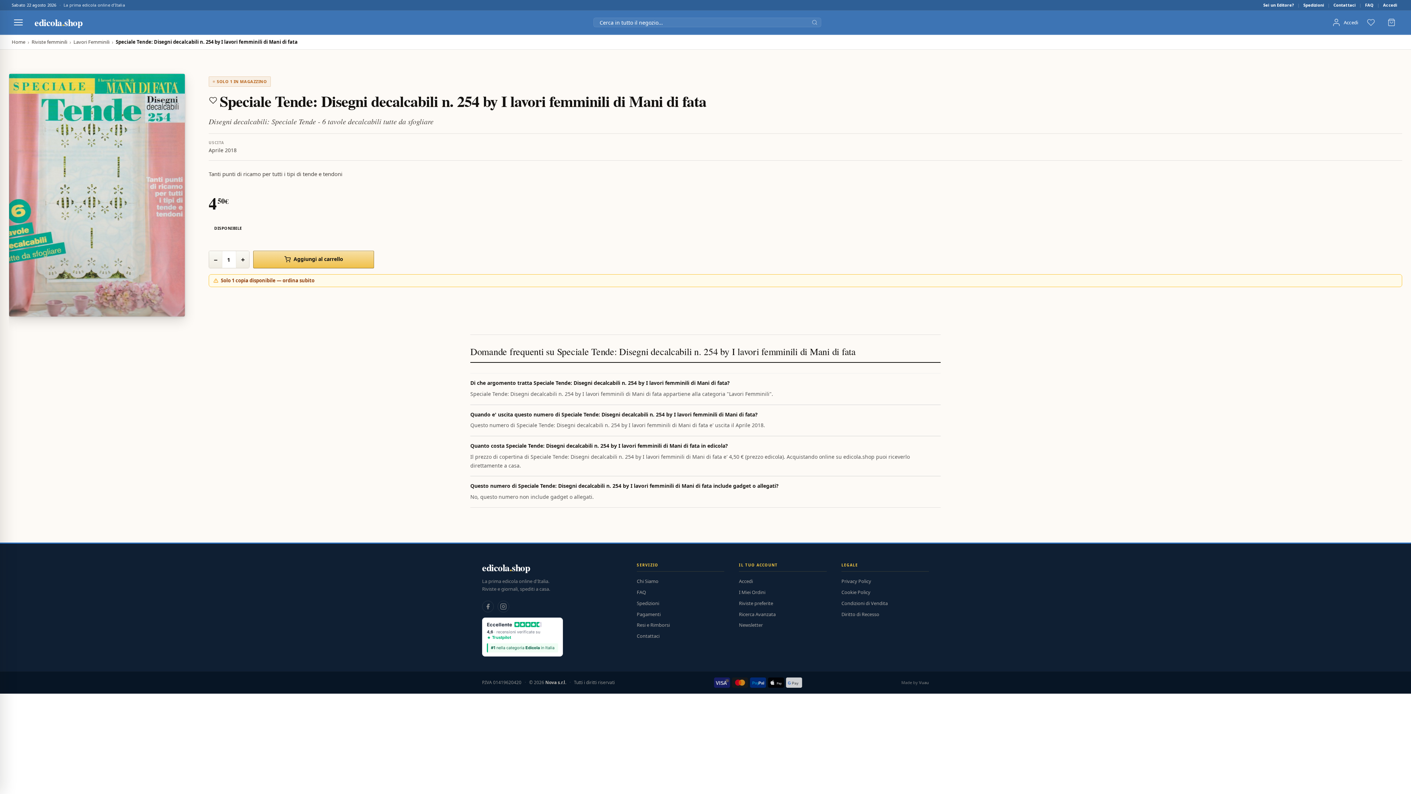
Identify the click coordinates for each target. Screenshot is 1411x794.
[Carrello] (1391, 22)
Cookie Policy (855, 592)
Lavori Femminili (91, 42)
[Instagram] (503, 606)
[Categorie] (18, 22)
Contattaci (1344, 5)
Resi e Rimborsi (653, 625)
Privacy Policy (856, 581)
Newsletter (751, 625)
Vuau (924, 682)
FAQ (1369, 5)
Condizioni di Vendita (864, 603)
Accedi (1390, 5)
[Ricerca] (815, 22)
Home (18, 42)
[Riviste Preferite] (1371, 22)
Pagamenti (649, 614)
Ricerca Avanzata (757, 614)
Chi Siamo (647, 581)
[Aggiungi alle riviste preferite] (213, 100)
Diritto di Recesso (860, 614)
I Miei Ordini (752, 592)
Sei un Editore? (1278, 5)
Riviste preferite (756, 603)
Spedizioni (1313, 5)
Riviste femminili (49, 42)
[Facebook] (488, 606)
